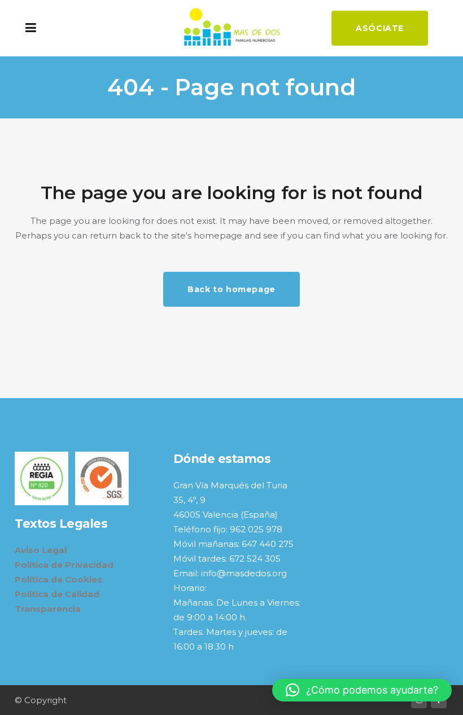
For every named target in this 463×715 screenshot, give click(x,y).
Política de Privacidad (64, 564)
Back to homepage (231, 289)
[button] (362, 690)
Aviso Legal (41, 550)
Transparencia (48, 608)
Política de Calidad (57, 594)
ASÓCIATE (380, 28)
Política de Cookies (58, 579)
